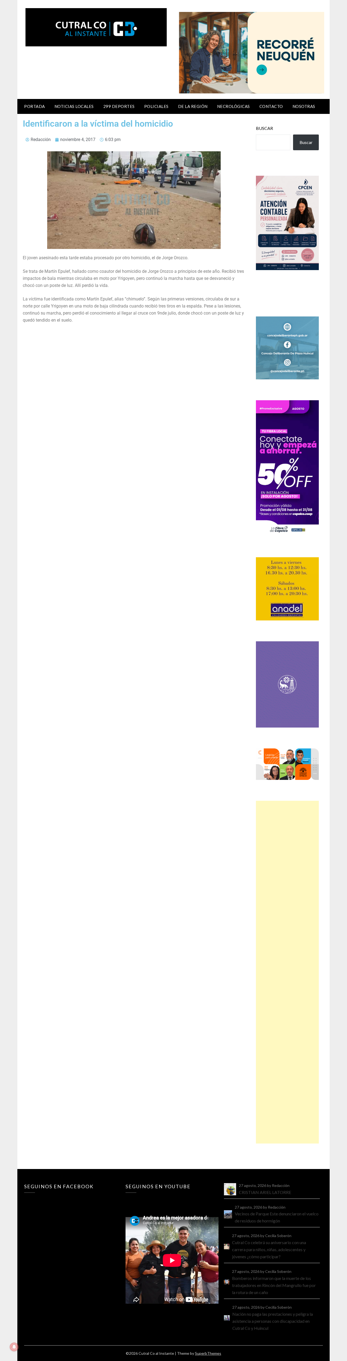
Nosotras (304, 106)
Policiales (156, 106)
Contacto (271, 106)
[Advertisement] (287, 972)
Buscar (264, 128)
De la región (193, 106)
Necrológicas (233, 106)
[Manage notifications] (14, 1347)
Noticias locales (74, 106)
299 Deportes (119, 106)
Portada (34, 106)
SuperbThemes (208, 1353)
